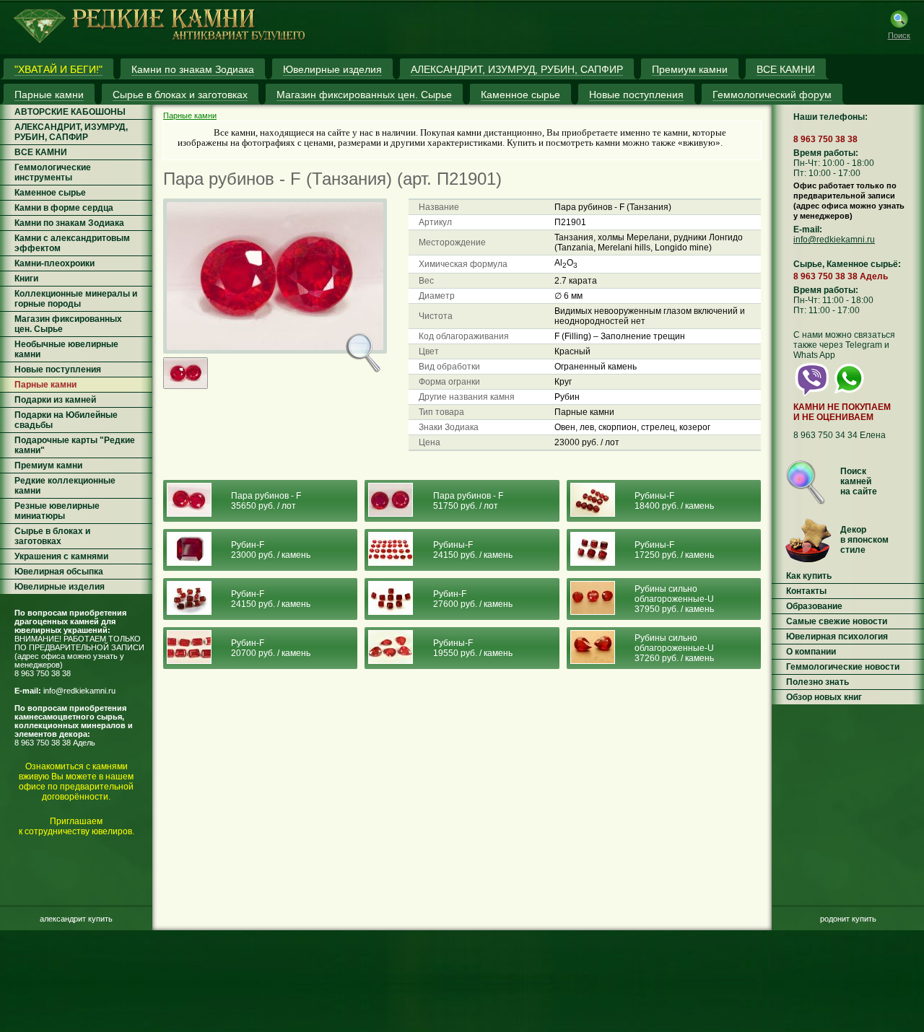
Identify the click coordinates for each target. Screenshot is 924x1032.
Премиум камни (48, 465)
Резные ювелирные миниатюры (57, 511)
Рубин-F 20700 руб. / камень (270, 648)
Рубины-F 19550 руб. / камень (473, 648)
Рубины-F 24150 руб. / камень (473, 550)
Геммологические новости (842, 667)
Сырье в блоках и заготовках (52, 536)
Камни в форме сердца (63, 208)
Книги (26, 279)
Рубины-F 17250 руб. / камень (674, 550)
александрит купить (76, 918)
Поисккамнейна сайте (858, 481)
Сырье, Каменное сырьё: (847, 264)
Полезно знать (817, 682)
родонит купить (848, 918)
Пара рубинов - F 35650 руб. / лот (266, 501)
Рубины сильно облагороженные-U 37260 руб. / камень (674, 648)
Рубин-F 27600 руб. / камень (473, 599)
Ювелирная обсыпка (58, 572)
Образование (814, 606)
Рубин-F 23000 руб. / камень (270, 550)
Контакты (806, 591)
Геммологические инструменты (52, 172)
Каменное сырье (50, 193)
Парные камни (45, 385)
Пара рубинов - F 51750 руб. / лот (468, 501)
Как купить (809, 576)
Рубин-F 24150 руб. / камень (270, 599)
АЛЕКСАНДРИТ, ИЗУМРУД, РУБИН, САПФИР (71, 132)
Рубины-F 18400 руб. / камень (674, 501)
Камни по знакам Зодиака (69, 223)
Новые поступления (57, 369)
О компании (811, 652)
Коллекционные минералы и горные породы (75, 299)
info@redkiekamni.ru (79, 690)
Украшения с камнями (61, 556)
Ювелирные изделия (59, 587)
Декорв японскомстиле (864, 540)
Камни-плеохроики (54, 263)
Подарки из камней (55, 400)
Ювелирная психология (837, 636)
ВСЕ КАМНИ (40, 152)
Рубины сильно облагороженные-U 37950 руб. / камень (674, 599)
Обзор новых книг (824, 697)
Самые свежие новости (836, 621)
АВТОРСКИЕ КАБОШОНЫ (70, 112)
